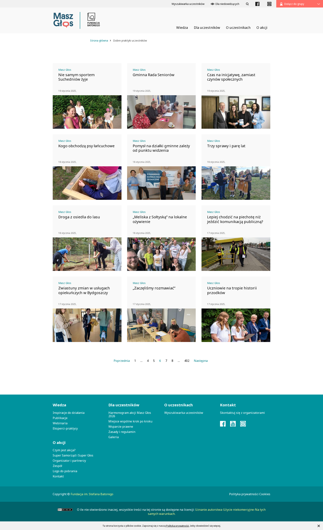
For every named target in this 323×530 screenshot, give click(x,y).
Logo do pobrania (65, 471)
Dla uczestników (123, 404)
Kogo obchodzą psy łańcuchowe (86, 146)
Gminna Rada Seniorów (153, 75)
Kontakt (58, 476)
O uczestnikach (178, 404)
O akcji (59, 442)
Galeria (113, 437)
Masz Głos (64, 69)
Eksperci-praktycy (65, 428)
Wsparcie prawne (120, 426)
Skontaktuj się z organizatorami (242, 413)
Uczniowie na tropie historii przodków (232, 290)
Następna (201, 361)
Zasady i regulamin (121, 432)
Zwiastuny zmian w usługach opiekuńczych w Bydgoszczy (84, 290)
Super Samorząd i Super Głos (73, 455)
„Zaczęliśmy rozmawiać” (154, 288)
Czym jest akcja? (64, 450)
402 (186, 361)
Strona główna (99, 40)
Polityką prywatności (177, 525)
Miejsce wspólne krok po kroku (130, 421)
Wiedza (59, 404)
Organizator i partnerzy (69, 461)
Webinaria (60, 423)
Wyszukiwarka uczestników (183, 413)
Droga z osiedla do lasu (79, 217)
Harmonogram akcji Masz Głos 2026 (129, 414)
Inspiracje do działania (68, 413)
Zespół (57, 466)
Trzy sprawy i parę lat (226, 146)
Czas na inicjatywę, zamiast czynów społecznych (231, 77)
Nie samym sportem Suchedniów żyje (76, 77)
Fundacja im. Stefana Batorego (92, 494)
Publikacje (60, 418)
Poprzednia (122, 361)
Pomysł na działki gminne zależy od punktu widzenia (161, 148)
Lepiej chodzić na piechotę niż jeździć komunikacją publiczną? (235, 219)
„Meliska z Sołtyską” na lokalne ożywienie (160, 219)
